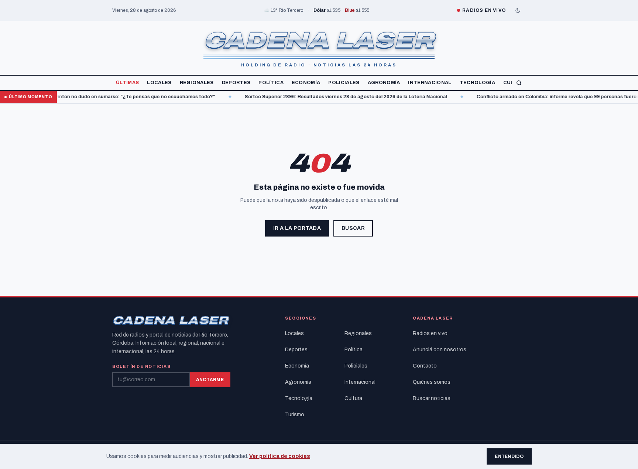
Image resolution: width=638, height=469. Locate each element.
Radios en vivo (430, 333)
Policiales (343, 82)
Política (271, 82)
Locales (159, 82)
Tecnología (477, 82)
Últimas (127, 82)
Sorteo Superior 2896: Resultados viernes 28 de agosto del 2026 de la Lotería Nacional (331, 96)
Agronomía (384, 82)
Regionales (197, 82)
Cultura (353, 398)
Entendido (509, 456)
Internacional (429, 82)
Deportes (236, 82)
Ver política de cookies (279, 456)
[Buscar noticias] (519, 83)
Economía (306, 82)
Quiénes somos (431, 382)
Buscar (353, 228)
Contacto (425, 366)
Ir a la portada (297, 228)
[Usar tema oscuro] (518, 10)
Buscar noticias (431, 398)
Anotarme (210, 379)
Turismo (294, 414)
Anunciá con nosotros (439, 349)
